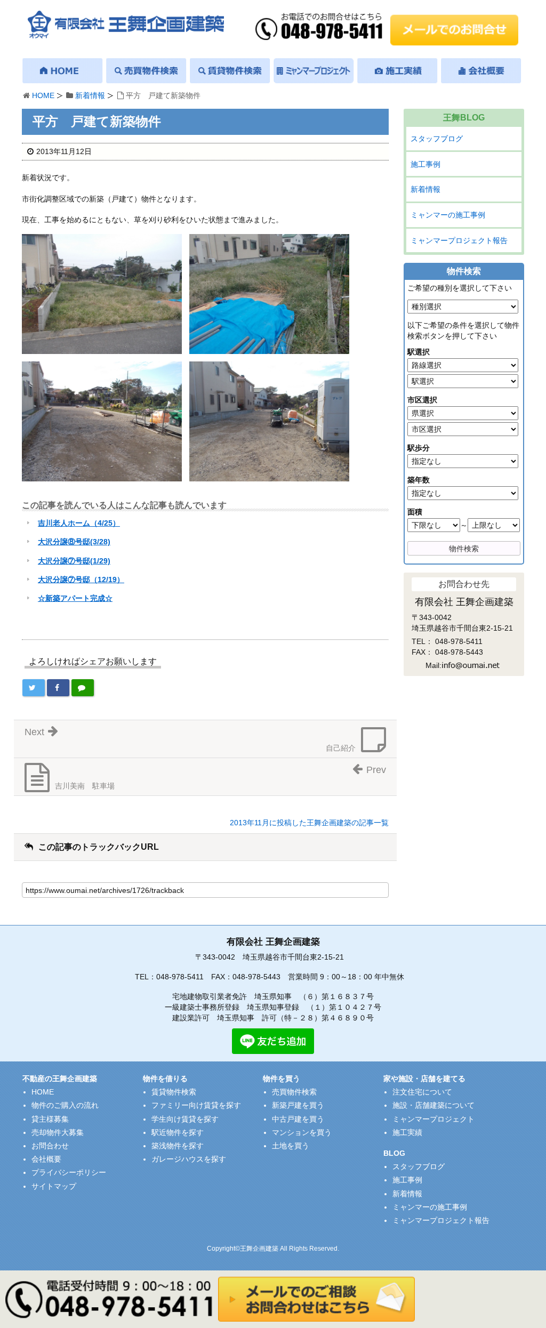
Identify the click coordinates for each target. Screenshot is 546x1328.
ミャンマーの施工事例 (448, 215)
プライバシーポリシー (68, 1172)
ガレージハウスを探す (188, 1159)
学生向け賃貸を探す (185, 1119)
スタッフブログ (437, 138)
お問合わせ (50, 1145)
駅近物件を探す (177, 1132)
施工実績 (407, 1132)
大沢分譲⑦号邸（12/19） (81, 579)
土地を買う (290, 1145)
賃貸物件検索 (173, 1092)
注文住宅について (422, 1092)
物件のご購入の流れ (65, 1105)
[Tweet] (33, 687)
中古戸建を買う (298, 1119)
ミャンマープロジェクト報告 (459, 240)
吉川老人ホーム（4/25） (79, 523)
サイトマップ (53, 1186)
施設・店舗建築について (433, 1105)
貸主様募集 (50, 1119)
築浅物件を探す (177, 1145)
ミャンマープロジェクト (433, 1119)
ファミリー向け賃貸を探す (196, 1105)
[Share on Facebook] (58, 687)
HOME (43, 95)
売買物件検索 (294, 1092)
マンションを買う (302, 1132)
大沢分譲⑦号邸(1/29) (74, 561)
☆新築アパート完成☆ (75, 598)
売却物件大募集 (57, 1132)
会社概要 (46, 1159)
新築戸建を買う (298, 1105)
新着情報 (90, 95)
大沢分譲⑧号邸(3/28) (74, 541)
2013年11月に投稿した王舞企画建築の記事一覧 (309, 822)
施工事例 (425, 164)
